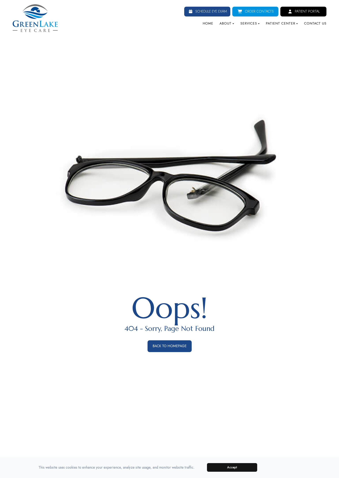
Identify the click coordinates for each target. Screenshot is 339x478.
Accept (232, 467)
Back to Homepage (170, 346)
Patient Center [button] (280, 23)
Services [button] (248, 23)
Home (208, 23)
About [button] (225, 23)
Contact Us (315, 23)
